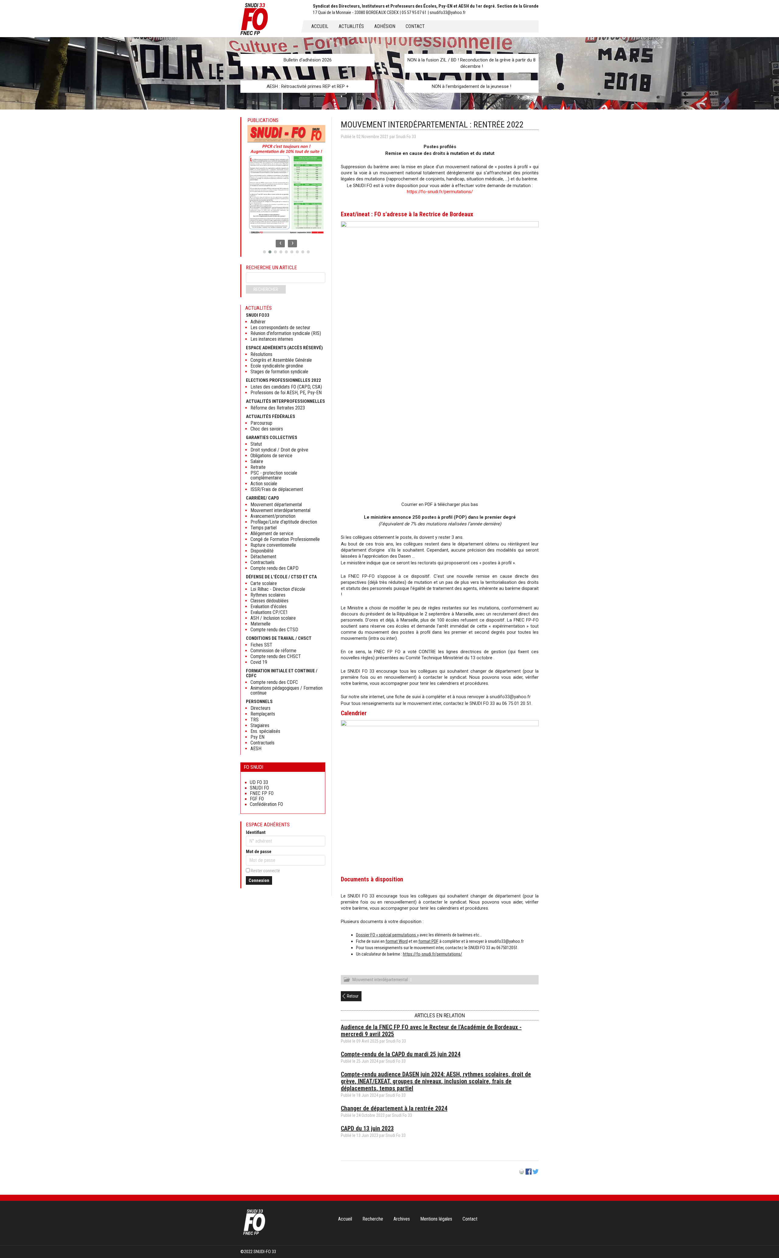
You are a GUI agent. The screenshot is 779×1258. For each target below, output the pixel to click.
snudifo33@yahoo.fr (510, 696)
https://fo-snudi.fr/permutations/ (440, 191)
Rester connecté (265, 870)
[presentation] (280, 243)
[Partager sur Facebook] (529, 1173)
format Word (397, 941)
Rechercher (265, 289)
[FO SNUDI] (254, 1234)
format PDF (428, 941)
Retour (352, 996)
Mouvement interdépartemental (380, 979)
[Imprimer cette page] (522, 1173)
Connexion (259, 880)
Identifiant (256, 832)
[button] (264, 252)
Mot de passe (258, 851)
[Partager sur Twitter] (536, 1173)
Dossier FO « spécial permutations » (387, 935)
